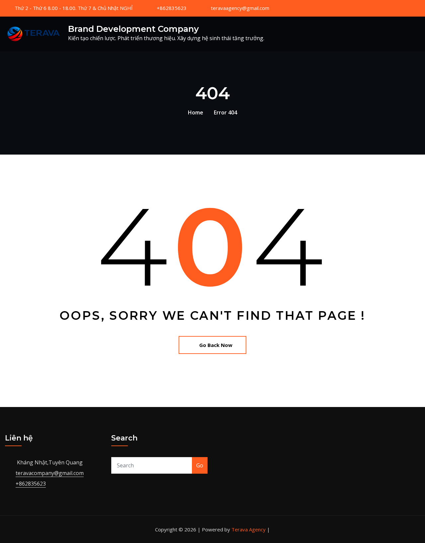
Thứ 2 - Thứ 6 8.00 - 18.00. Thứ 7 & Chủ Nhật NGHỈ (73, 8)
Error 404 (225, 112)
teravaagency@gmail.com (240, 8)
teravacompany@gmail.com (50, 473)
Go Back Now (215, 345)
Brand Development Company (133, 29)
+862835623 (172, 8)
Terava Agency (248, 529)
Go (199, 465)
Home (195, 112)
